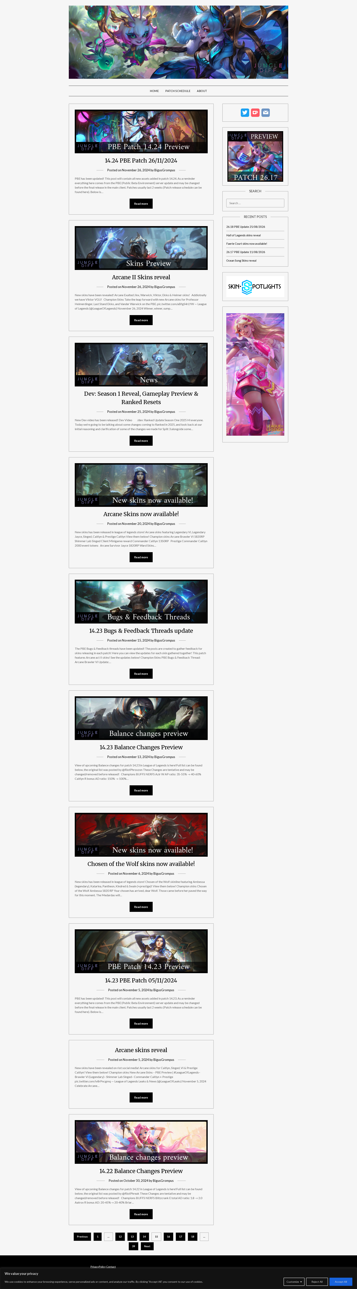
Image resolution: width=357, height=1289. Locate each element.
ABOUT (202, 91)
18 (192, 1236)
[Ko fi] (255, 113)
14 (144, 1236)
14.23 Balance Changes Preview (141, 747)
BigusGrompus (164, 170)
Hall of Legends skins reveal (243, 235)
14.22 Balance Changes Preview (141, 1171)
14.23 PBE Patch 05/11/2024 (141, 980)
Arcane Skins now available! (141, 514)
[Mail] (265, 113)
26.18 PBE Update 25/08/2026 (245, 226)
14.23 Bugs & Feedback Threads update (141, 630)
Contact (111, 1266)
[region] (178, 1278)
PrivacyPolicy (98, 1266)
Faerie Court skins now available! (246, 243)
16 (168, 1236)
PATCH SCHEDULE (177, 91)
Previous (82, 1236)
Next (147, 1246)
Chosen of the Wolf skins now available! (141, 863)
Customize (293, 1281)
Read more (141, 203)
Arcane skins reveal (141, 1050)
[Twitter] (245, 113)
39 (133, 1246)
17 (180, 1236)
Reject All (317, 1281)
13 (132, 1236)
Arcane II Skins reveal (141, 277)
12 (120, 1236)
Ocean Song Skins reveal (241, 260)
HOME (154, 91)
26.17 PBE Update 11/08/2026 (245, 252)
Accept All (341, 1281)
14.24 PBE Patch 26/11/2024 (141, 160)
